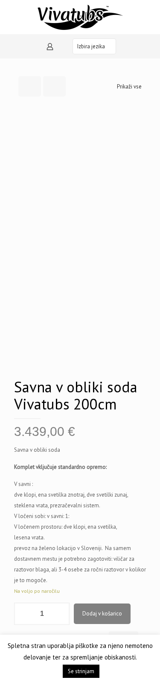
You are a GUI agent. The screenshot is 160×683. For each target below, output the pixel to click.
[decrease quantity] (23, 614)
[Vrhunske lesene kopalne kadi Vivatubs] (80, 17)
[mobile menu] (11, 13)
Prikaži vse (129, 86)
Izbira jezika (91, 46)
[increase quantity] (59, 614)
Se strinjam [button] (81, 671)
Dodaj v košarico (102, 613)
